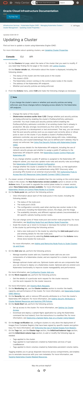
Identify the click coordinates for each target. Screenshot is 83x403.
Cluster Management (10, 28)
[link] (47, 2)
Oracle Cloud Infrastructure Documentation (30, 10)
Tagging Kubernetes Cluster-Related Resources (28, 357)
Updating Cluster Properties (29, 28)
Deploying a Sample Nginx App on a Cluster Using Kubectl (51, 318)
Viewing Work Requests (39, 286)
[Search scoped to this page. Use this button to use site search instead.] (57, 2)
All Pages (76, 26)
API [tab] (31, 56)
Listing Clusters (59, 66)
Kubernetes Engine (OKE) (30, 25)
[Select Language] (77, 3)
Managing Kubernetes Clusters (51, 25)
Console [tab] (10, 56)
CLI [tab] (22, 56)
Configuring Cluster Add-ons (42, 272)
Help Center (22, 2)
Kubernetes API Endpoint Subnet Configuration (36, 164)
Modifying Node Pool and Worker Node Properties (47, 222)
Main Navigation (11, 3)
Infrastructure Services (11, 25)
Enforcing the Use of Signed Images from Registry (55, 328)
